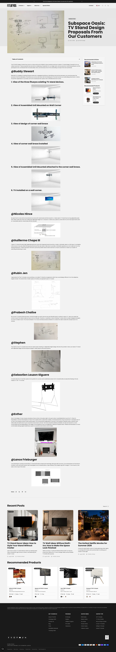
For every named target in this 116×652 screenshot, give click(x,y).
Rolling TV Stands (100, 626)
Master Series (84, 619)
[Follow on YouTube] (20, 637)
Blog (50, 623)
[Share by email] (25, 492)
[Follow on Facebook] (8, 637)
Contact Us (51, 621)
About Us (36, 5)
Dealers (67, 619)
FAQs (50, 626)
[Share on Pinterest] (22, 492)
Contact (91, 5)
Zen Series (83, 621)
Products (21, 5)
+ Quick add (96, 93)
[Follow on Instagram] (14, 637)
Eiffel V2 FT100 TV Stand (96, 88)
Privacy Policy (22, 649)
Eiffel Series (83, 617)
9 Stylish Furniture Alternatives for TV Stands (97, 79)
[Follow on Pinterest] (17, 637)
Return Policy (16, 649)
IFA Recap (67, 617)
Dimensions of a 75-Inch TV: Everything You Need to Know (97, 63)
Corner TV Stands (100, 623)
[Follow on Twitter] (11, 637)
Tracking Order (52, 630)
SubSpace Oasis (72, 18)
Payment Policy (28, 649)
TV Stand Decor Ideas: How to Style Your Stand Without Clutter (21, 545)
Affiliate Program (69, 621)
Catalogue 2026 (52, 619)
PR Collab (67, 623)
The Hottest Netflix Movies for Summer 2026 (92, 544)
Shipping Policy (9, 649)
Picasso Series (84, 623)
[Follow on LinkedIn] (25, 637)
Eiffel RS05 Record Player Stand (97, 97)
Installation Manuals (53, 628)
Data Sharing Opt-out (42, 649)
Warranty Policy (34, 649)
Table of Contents (17, 59)
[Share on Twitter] (19, 492)
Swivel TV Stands (100, 628)
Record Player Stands (101, 621)
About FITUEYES (52, 617)
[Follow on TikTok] (23, 637)
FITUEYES (12, 644)
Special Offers (46, 5)
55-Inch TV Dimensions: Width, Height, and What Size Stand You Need (96, 71)
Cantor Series (84, 626)
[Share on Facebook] (16, 492)
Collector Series (85, 628)
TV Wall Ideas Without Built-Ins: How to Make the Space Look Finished (57, 545)
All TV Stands (99, 617)
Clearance (67, 626)
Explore (29, 5)
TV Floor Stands (100, 619)
